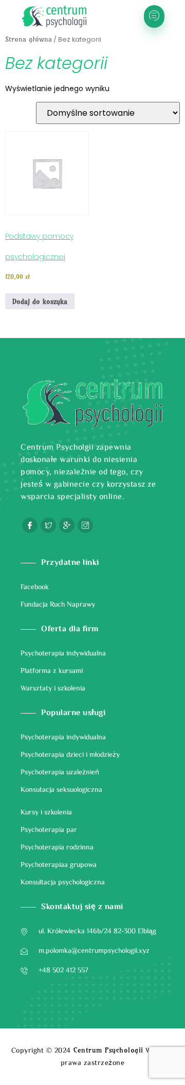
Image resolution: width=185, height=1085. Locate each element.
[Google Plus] (67, 525)
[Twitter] (48, 525)
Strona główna (28, 39)
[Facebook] (30, 525)
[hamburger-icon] (154, 16)
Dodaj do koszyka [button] (39, 301)
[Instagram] (85, 525)
